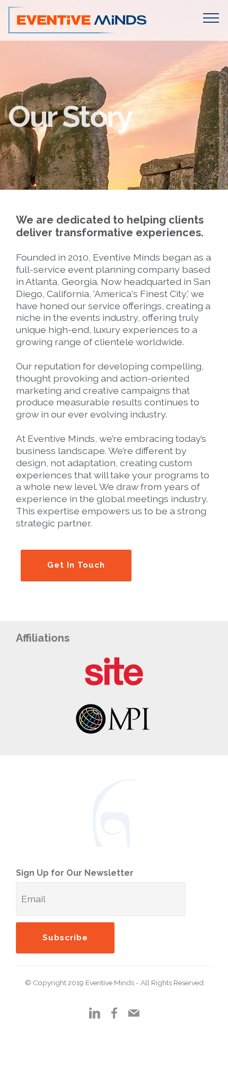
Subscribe (65, 937)
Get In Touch (76, 565)
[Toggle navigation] (211, 17)
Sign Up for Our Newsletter (75, 873)
